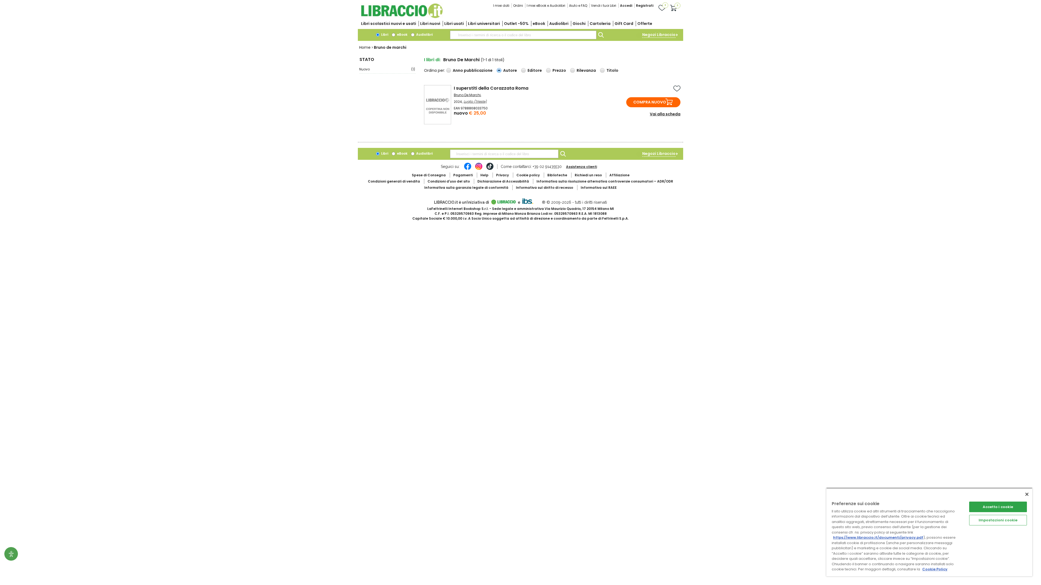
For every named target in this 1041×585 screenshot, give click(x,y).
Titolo (612, 70)
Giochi (579, 23)
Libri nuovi (430, 23)
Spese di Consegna (429, 175)
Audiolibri (558, 23)
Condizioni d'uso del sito (449, 181)
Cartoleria (600, 23)
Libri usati (454, 23)
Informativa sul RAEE (599, 187)
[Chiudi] (1027, 494)
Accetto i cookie (998, 506)
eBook (539, 23)
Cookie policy (528, 175)
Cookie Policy (934, 569)
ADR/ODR (604, 181)
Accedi (626, 5)
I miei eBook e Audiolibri (546, 5)
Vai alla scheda (665, 114)
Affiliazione (619, 175)
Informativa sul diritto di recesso (544, 187)
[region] (929, 532)
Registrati (644, 5)
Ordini (518, 5)
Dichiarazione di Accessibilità (503, 181)
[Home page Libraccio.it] (402, 17)
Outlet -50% (516, 23)
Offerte (644, 23)
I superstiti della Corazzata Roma (491, 88)
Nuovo (387, 69)
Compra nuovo (649, 102)
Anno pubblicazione (473, 70)
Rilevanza (586, 70)
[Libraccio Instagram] (479, 169)
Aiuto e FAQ (578, 5)
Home (365, 47)
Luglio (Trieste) (475, 101)
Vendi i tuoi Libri (603, 5)
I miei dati (501, 5)
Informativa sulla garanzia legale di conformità (466, 187)
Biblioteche (557, 175)
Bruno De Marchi (467, 95)
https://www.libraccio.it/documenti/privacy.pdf (878, 537)
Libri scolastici (388, 23)
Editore (535, 70)
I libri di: (432, 60)
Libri (384, 34)
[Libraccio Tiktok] (490, 169)
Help (484, 175)
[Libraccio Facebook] (467, 169)
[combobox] (523, 35)
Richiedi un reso (588, 175)
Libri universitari (484, 23)
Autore (510, 70)
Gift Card (624, 23)
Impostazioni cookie (998, 520)
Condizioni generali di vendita (394, 181)
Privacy (502, 175)
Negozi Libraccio (659, 34)
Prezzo (559, 70)
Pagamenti (463, 175)
